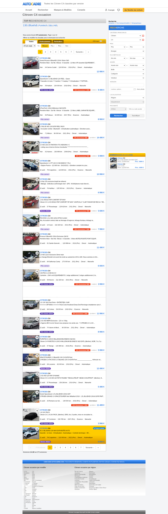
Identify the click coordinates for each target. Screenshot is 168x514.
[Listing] (101, 41)
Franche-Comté (79, 479)
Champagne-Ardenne (81, 477)
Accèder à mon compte (92, 512)
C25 (25, 490)
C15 (25, 487)
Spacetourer (35, 499)
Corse (91, 477)
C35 (25, 496)
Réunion (77, 489)
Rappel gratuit (98, 428)
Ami (25, 474)
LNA (33, 492)
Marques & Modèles (62, 10)
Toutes (31, 41)
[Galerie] (104, 41)
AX (25, 476)
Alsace (91, 471)
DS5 (33, 477)
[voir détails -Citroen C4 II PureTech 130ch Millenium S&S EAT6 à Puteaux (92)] (31, 110)
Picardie (91, 486)
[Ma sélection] (118, 10)
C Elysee (26, 483)
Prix (111, 43)
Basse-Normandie (80, 474)
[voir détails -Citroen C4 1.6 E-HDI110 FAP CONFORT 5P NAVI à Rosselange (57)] (31, 202)
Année (112, 62)
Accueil (28, 10)
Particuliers (58, 41)
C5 (25, 504)
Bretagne (77, 476)
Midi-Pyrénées (79, 484)
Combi (26, 508)
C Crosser (27, 482)
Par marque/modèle (123, 23)
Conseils (81, 10)
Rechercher (43, 10)
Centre (91, 476)
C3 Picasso (27, 493)
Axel (25, 477)
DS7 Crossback (37, 480)
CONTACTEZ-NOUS (117, 462)
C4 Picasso (27, 502)
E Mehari (34, 483)
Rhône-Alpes (93, 489)
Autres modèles (36, 508)
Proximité (114, 105)
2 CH (25, 471)
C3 (25, 492)
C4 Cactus (27, 501)
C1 (25, 486)
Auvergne (92, 473)
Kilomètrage (115, 55)
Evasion (34, 484)
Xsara (34, 505)
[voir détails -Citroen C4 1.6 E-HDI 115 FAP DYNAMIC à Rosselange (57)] (31, 378)
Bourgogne (92, 474)
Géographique (136, 23)
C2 (25, 489)
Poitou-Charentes (80, 487)
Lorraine (77, 483)
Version (113, 81)
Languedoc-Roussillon (81, 482)
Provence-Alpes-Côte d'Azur (97, 487)
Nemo (34, 495)
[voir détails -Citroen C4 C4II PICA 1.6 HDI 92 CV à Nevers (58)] (31, 275)
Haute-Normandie (94, 480)
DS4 (33, 476)
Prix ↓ (60, 46)
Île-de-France (79, 471)
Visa (33, 501)
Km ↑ (67, 46)
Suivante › (80, 52)
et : (127, 47)
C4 (25, 498)
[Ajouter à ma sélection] (37, 59)
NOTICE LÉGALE (104, 462)
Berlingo (26, 479)
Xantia (34, 502)
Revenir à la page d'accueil (77, 512)
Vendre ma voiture (135, 10)
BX (25, 480)
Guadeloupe (92, 479)
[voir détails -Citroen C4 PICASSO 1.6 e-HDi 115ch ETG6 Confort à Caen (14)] (31, 220)
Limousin (91, 482)
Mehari (34, 493)
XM (33, 504)
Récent (45, 46)
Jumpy (34, 490)
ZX (33, 507)
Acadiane (26, 473)
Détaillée (112, 23)
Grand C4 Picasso (37, 486)
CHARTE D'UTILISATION (90, 462)
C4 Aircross (27, 499)
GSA (33, 487)
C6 (25, 505)
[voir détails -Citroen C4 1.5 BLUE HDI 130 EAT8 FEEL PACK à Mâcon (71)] (31, 129)
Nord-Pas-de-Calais (95, 484)
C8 (25, 507)
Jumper (34, 489)
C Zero (26, 484)
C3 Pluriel (27, 495)
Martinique (92, 483)
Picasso (34, 496)
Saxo (33, 498)
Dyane (34, 482)
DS (33, 473)
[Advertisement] (127, 136)
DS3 (33, 474)
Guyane (77, 480)
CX (33, 471)
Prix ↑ (53, 46)
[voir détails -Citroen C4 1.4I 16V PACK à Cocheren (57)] (31, 415)
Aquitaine (77, 473)
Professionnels (45, 41)
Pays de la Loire (79, 486)
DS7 (33, 479)
